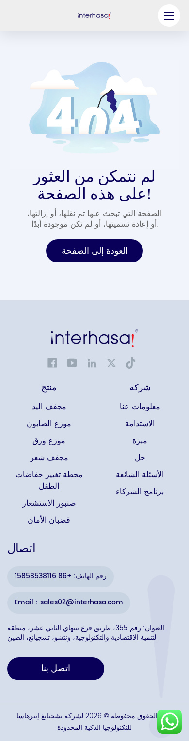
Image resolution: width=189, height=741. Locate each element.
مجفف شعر (49, 458)
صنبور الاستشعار (49, 503)
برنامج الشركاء (140, 492)
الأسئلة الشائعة (140, 475)
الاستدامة (140, 424)
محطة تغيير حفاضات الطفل (49, 481)
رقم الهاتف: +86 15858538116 (61, 576)
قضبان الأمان (49, 520)
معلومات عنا (140, 407)
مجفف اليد (49, 407)
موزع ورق (48, 441)
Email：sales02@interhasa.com (69, 602)
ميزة (139, 441)
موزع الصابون (49, 424)
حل (140, 458)
